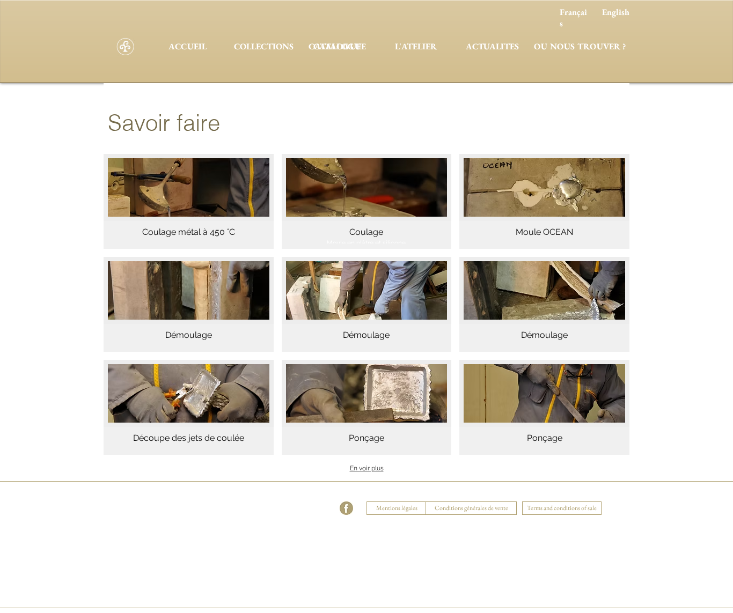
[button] (189, 201)
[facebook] (346, 508)
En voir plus (367, 468)
